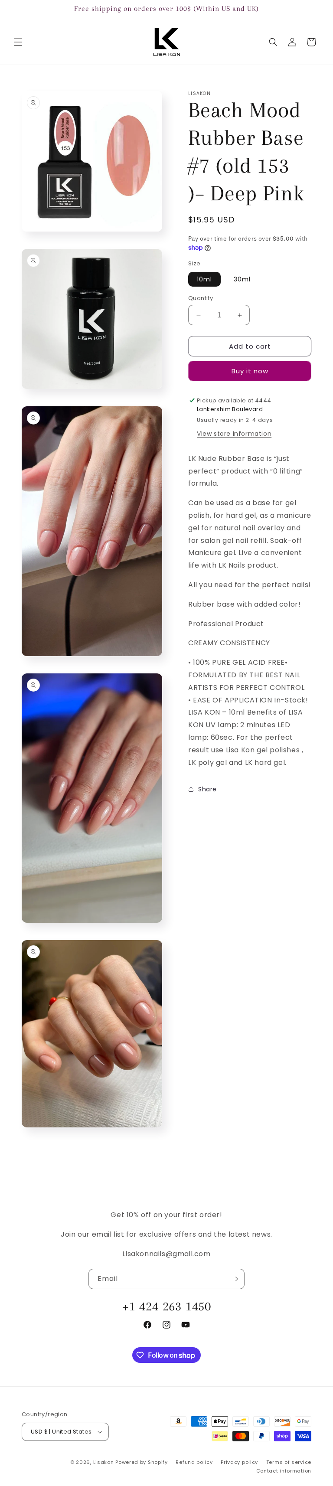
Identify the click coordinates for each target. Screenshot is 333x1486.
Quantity (200, 298)
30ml (242, 279)
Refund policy (194, 1462)
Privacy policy (239, 1462)
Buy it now (250, 371)
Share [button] (207, 789)
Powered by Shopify (141, 1462)
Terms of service (288, 1462)
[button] (18, 42)
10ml (204, 279)
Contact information (283, 1470)
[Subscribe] (234, 1279)
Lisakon (103, 1462)
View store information (234, 433)
